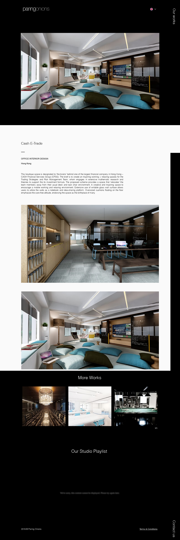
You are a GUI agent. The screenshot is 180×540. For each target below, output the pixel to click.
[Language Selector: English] (153, 9)
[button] (174, 13)
